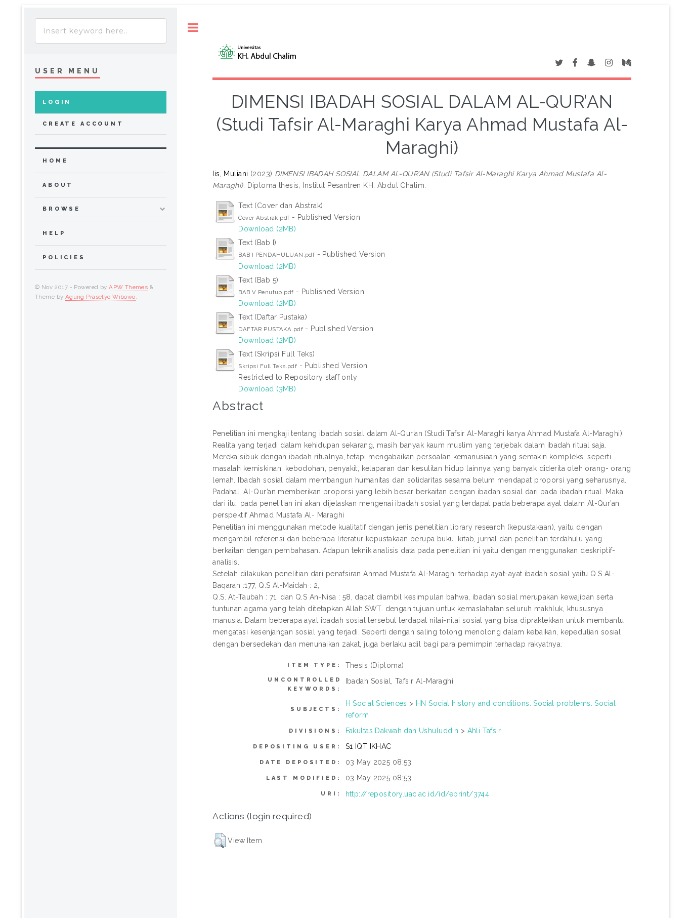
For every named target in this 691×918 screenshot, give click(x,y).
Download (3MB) (267, 389)
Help (53, 233)
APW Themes (128, 287)
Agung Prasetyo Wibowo (100, 296)
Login (56, 102)
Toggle (193, 28)
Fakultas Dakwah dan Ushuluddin (402, 731)
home (55, 160)
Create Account (83, 124)
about (57, 185)
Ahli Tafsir (484, 731)
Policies (63, 257)
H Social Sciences (376, 703)
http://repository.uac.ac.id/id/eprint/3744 (418, 794)
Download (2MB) (267, 229)
